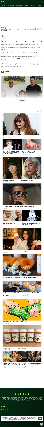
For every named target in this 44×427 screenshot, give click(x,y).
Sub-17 (18, 58)
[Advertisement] (22, 15)
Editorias (3, 406)
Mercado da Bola (11, 5)
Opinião (39, 5)
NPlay (35, 5)
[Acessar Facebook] (23, 394)
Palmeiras (4, 44)
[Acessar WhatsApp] (16, 394)
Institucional (4, 409)
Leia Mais (22, 100)
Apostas (26, 5)
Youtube (31, 5)
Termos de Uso (14, 413)
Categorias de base (19, 5)
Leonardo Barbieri (7, 36)
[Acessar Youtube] (25, 394)
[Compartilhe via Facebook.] (16, 41)
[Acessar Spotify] (28, 394)
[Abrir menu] (2, 1)
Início (2, 25)
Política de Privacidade (22, 413)
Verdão (21, 63)
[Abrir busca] (42, 2)
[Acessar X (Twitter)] (18, 394)
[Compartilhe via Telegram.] (33, 41)
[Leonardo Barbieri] (2, 36)
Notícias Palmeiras (9, 25)
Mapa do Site (30, 413)
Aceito (40, 418)
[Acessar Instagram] (21, 394)
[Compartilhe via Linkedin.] (42, 41)
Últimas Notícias (4, 5)
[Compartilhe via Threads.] (25, 41)
